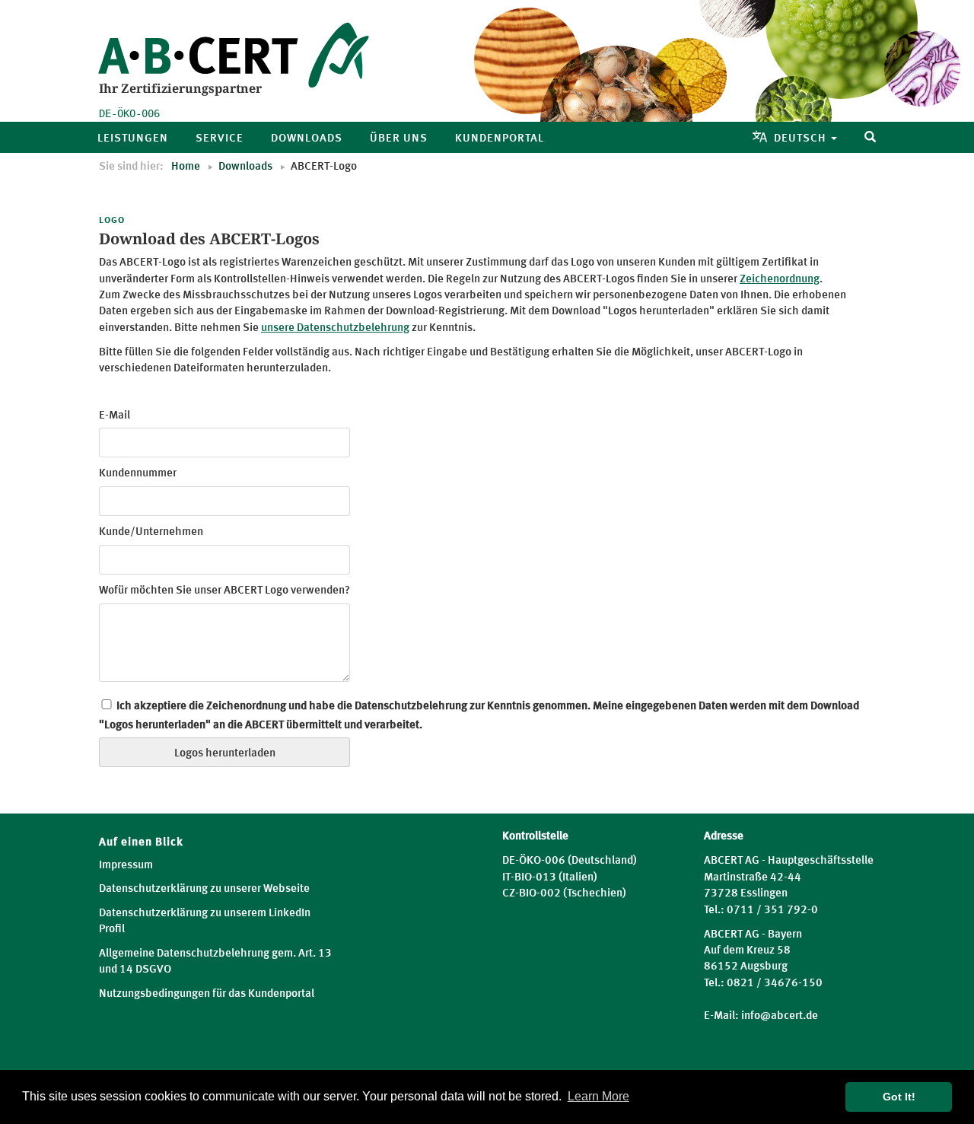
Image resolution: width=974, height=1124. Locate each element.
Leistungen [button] (132, 139)
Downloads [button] (306, 139)
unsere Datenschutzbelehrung (335, 328)
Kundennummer (138, 473)
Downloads (245, 167)
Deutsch (801, 139)
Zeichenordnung (780, 279)
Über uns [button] (399, 139)
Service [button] (220, 139)
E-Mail (114, 416)
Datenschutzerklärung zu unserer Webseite (204, 889)
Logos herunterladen (224, 753)
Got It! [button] (899, 1097)
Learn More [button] (598, 1096)
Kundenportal (499, 139)
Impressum (126, 865)
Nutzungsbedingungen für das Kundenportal (206, 994)
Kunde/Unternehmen (151, 532)
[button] (870, 137)
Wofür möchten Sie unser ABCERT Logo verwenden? (224, 591)
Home (185, 167)
